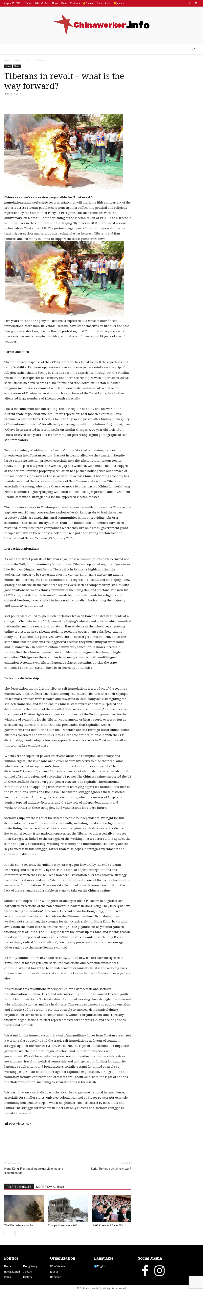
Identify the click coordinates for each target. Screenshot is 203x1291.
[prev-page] (6, 1233)
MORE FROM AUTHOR (50, 1186)
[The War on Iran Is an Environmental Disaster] (24, 1208)
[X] (17, 103)
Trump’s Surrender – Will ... (64, 1225)
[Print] (36, 103)
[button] (194, 49)
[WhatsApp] (27, 103)
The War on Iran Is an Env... (20, 1225)
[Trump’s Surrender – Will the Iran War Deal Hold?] (67, 1208)
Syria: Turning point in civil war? (111, 1168)
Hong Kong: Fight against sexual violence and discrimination (33, 1171)
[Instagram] (196, 3)
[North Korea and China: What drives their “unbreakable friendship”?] (111, 1208)
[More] (54, 103)
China (28, 60)
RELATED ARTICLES (19, 1186)
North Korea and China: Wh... (108, 1225)
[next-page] (13, 1233)
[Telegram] (45, 103)
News (18, 60)
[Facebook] (190, 3)
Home (7, 60)
